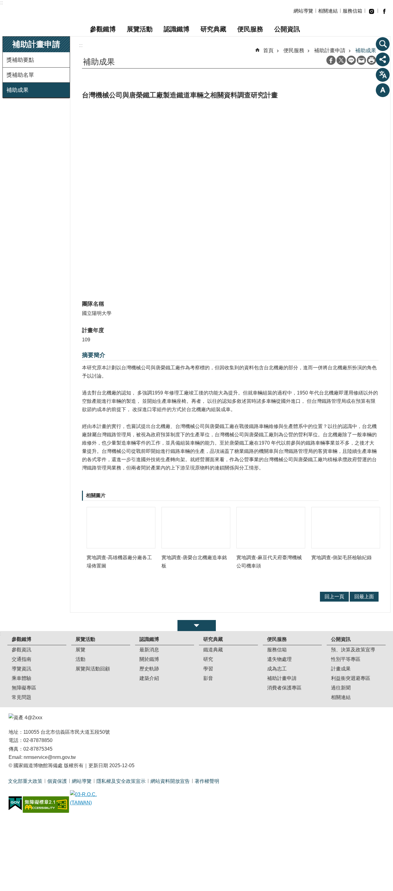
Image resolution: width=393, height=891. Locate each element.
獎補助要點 (20, 60)
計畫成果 (341, 668)
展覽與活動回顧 (93, 668)
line (351, 60)
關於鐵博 (149, 659)
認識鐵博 (176, 29)
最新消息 (149, 649)
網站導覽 (303, 11)
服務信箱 (352, 11)
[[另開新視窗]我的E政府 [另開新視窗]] (15, 803)
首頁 (268, 50)
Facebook (331, 60)
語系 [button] (383, 74)
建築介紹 (149, 678)
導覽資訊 (21, 668)
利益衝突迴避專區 (350, 678)
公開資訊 (287, 29)
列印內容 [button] (371, 60)
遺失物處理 (279, 659)
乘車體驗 (21, 678)
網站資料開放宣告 (170, 781)
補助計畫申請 (329, 50)
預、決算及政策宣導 (353, 649)
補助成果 (17, 90)
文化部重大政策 (25, 781)
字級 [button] (383, 90)
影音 (208, 678)
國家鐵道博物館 (60, 11)
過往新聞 (341, 687)
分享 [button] (383, 59)
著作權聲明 (207, 781)
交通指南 (21, 659)
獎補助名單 (20, 75)
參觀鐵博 (103, 29)
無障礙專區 (24, 687)
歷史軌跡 (149, 668)
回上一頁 (334, 596)
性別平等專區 (345, 659)
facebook (384, 11)
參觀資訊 (21, 649)
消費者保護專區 (284, 687)
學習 (208, 668)
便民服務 (250, 29)
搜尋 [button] (383, 44)
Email (361, 60)
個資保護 (57, 781)
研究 (208, 659)
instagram (371, 11)
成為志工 (277, 668)
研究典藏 (213, 29)
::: (81, 45)
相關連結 (328, 11)
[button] (121, 527)
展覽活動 (140, 29)
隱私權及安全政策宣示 (121, 781)
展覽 (80, 649)
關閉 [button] (196, 625)
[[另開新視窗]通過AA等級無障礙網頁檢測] (46, 804)
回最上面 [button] (364, 596)
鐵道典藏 (213, 649)
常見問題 (21, 697)
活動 (80, 659)
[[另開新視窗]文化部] (93, 798)
